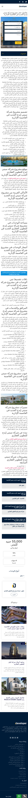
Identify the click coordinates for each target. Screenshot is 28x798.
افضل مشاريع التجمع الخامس (16, 764)
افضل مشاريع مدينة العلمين (17, 758)
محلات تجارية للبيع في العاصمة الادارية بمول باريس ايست (14, 627)
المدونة (22, 751)
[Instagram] (10, 738)
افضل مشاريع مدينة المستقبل (16, 757)
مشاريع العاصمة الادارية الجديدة (16, 746)
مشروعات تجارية (19, 744)
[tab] (14, 575)
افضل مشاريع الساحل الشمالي (16, 762)
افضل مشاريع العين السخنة (17, 760)
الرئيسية (21, 755)
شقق (21, 575)
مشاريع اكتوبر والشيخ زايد (17, 748)
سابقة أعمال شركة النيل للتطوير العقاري (16, 663)
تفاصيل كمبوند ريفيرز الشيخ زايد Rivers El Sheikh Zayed (14, 698)
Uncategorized (19, 766)
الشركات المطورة (19, 753)
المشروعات (21, 749)
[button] (2, 6)
